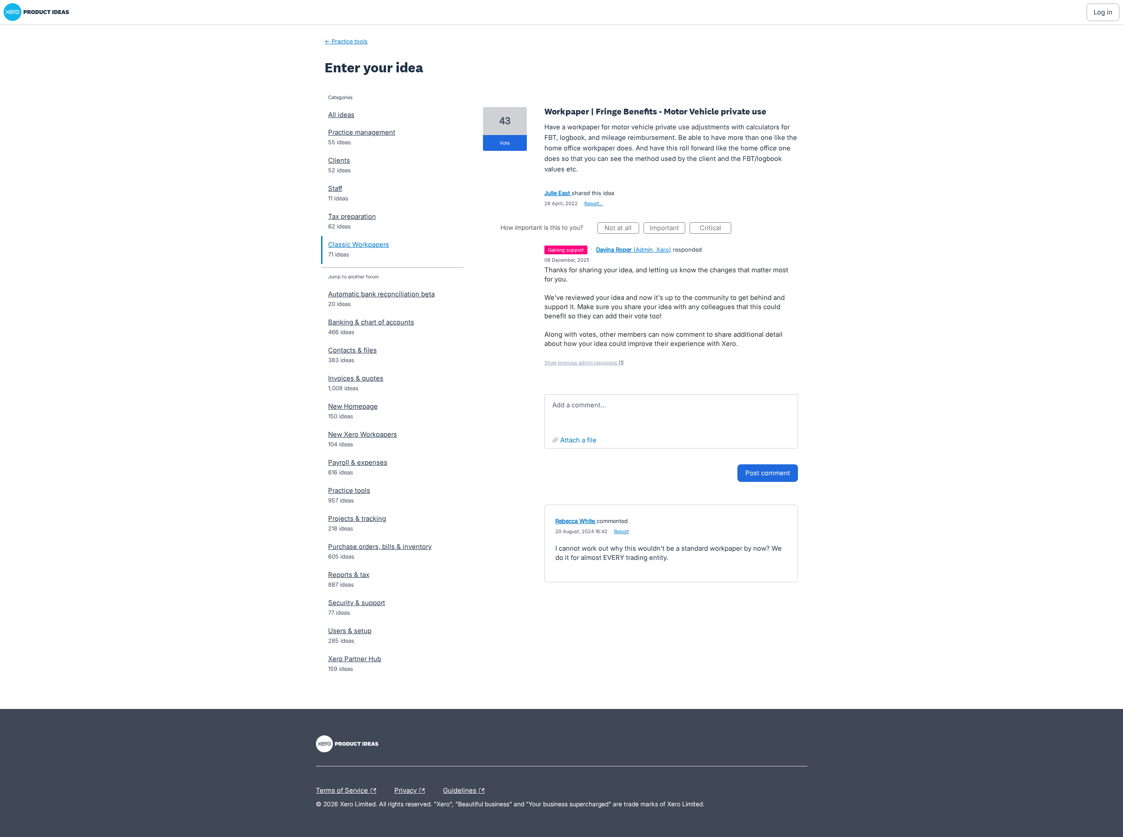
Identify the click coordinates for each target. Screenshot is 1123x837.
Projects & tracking (357, 518)
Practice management (361, 132)
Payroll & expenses (357, 462)
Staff (335, 188)
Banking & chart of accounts (371, 322)
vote (505, 143)
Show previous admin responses (584, 363)
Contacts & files (352, 350)
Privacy (406, 789)
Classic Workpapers (358, 244)
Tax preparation (352, 216)
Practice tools (349, 490)
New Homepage (353, 406)
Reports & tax (348, 574)
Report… (593, 203)
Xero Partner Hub (354, 659)
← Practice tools (346, 41)
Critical (715, 229)
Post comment (767, 473)
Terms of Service (343, 789)
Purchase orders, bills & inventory (380, 546)
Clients (339, 160)
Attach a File (578, 440)
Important (667, 229)
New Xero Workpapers (362, 434)
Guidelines (460, 789)
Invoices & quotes (355, 378)
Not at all (621, 229)
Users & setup (350, 631)
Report (621, 531)
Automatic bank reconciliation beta (381, 294)
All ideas (341, 114)
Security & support (356, 602)
